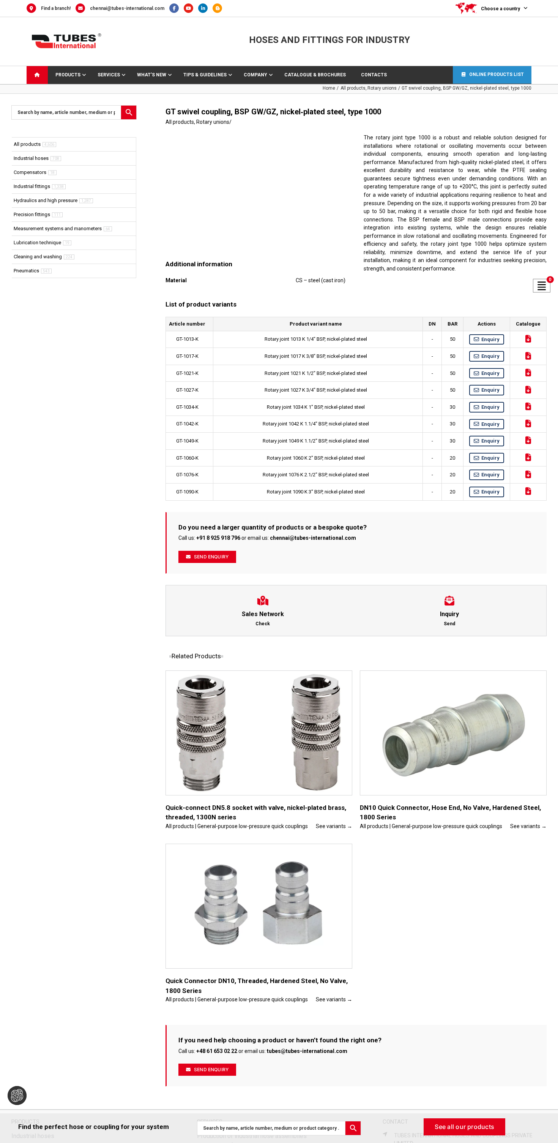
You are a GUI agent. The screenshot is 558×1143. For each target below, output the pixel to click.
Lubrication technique (37, 242)
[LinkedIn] (205, 8)
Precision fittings (32, 214)
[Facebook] (176, 8)
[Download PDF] (528, 339)
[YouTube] (191, 8)
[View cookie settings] (17, 1095)
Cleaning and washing (38, 256)
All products (180, 122)
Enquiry (490, 339)
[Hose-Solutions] (219, 8)
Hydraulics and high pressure (45, 200)
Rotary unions (212, 122)
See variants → (334, 826)
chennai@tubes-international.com (127, 8)
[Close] (545, 1124)
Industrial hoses (31, 158)
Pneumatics (26, 270)
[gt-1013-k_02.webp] (257, 195)
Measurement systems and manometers (58, 228)
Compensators (30, 172)
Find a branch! (56, 8)
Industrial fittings (32, 186)
